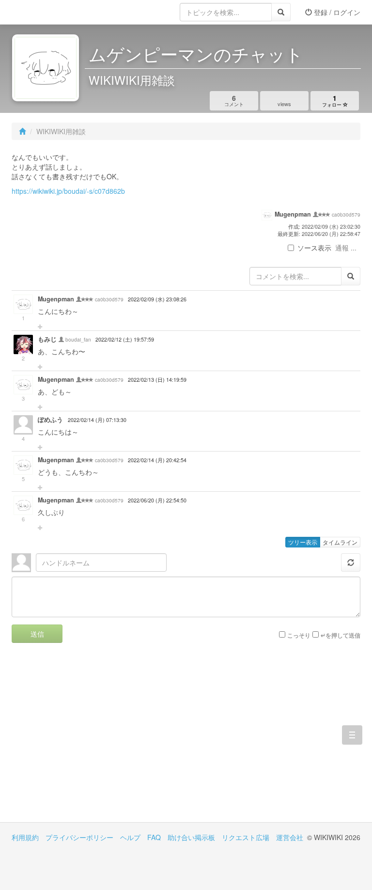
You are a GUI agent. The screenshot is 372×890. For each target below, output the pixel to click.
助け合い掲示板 (191, 837)
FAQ (154, 837)
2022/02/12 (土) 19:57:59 (124, 339)
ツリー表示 (302, 542)
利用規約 (25, 837)
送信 (37, 634)
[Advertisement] (99, 740)
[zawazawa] (50, 12)
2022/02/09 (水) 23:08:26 (157, 299)
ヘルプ (130, 837)
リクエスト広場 (245, 837)
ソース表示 (314, 247)
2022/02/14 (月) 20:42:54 (157, 460)
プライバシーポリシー (79, 837)
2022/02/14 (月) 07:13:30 (97, 419)
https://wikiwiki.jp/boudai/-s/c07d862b (68, 191)
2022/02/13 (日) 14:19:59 (157, 379)
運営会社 (289, 837)
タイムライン (340, 542)
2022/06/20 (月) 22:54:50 (157, 500)
